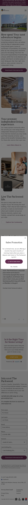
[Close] (25, 238)
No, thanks (14, 267)
